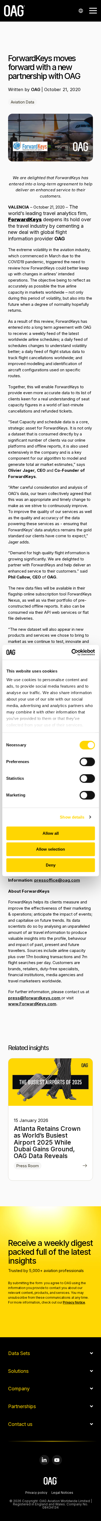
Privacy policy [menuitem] (36, 1493)
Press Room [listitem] (27, 1165)
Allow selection (50, 849)
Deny (50, 865)
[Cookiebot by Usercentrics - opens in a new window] (72, 652)
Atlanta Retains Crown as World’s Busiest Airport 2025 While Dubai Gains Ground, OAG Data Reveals (47, 1142)
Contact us (20, 1424)
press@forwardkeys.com (34, 997)
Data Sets (19, 1353)
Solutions (18, 1371)
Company (19, 1388)
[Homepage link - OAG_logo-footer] (50, 1482)
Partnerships (22, 1406)
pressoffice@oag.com (57, 880)
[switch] (87, 761)
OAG (36, 89)
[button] (93, 10)
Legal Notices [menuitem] (62, 1493)
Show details (72, 817)
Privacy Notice (74, 1302)
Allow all (51, 833)
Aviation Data (22, 102)
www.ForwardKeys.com (32, 1003)
